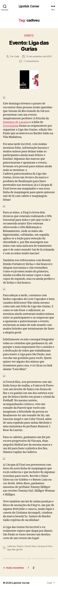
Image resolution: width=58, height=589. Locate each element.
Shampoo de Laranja (16, 122)
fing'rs (20, 546)
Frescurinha (10, 126)
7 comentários (31, 61)
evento (29, 35)
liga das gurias (15, 549)
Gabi (16, 56)
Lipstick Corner (29, 6)
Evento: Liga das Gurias (29, 46)
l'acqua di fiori (44, 546)
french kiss (30, 546)
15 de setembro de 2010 (39, 56)
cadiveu (11, 546)
